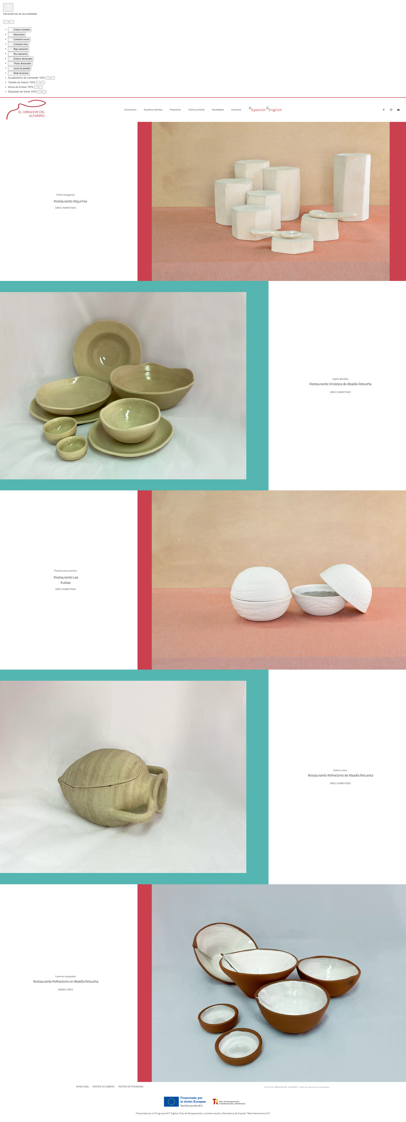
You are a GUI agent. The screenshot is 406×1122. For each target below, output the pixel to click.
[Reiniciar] (6, 22)
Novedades (218, 109)
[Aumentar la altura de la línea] (41, 87)
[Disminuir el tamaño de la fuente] (38, 82)
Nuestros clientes (153, 109)
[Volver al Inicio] (26, 110)
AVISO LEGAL (82, 1086)
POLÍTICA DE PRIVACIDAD (131, 1086)
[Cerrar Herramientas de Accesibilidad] (11, 22)
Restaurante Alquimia (70, 201)
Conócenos (130, 109)
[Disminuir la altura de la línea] (36, 87)
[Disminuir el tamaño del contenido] (48, 78)
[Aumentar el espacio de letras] (44, 91)
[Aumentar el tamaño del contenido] (53, 78)
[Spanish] (257, 109)
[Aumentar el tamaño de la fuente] (43, 82)
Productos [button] (175, 109)
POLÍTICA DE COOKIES (103, 1086)
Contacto (236, 109)
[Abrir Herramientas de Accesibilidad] (8, 7)
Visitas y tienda (196, 109)
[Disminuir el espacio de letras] (39, 91)
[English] (274, 109)
